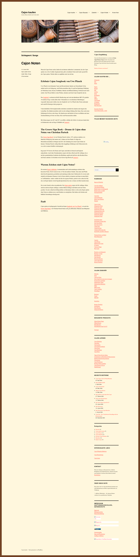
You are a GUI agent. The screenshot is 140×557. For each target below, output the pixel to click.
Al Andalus (96, 102)
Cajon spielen (97, 345)
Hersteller (98, 438)
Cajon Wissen (99, 433)
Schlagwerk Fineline (98, 212)
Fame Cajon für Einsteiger (101, 398)
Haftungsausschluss (98, 512)
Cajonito (96, 240)
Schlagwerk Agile (98, 207)
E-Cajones (96, 245)
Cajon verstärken (98, 289)
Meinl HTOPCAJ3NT (100, 382)
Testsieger (96, 329)
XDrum (95, 98)
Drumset (96, 201)
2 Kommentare (24, 76)
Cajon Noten (30, 63)
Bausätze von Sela (98, 253)
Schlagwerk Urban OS (99, 209)
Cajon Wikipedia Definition (100, 451)
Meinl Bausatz (97, 255)
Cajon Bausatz (83, 12)
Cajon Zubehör (99, 434)
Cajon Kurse (97, 351)
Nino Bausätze (97, 257)
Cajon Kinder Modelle (99, 187)
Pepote (95, 86)
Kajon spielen (68, 185)
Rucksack (96, 294)
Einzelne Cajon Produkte (101, 436)
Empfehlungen (97, 367)
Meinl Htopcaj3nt (98, 236)
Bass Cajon (96, 248)
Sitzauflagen (97, 291)
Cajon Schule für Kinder (99, 346)
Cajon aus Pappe (98, 247)
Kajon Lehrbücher (52, 169)
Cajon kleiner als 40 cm (99, 365)
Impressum (96, 510)
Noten (26, 74)
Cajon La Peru (97, 204)
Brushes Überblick (98, 304)
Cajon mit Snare (97, 277)
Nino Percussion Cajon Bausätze (103, 410)
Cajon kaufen (28, 12)
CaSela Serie (97, 226)
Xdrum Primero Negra (99, 321)
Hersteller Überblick (98, 109)
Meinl (95, 83)
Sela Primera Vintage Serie (100, 221)
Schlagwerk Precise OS (99, 211)
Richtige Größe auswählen (100, 363)
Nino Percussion (97, 105)
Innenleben (96, 301)
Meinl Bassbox (97, 324)
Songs (29, 74)
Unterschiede (97, 360)
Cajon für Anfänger (98, 185)
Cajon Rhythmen (98, 350)
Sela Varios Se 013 (98, 224)
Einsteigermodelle (98, 192)
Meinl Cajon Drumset (99, 199)
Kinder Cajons (99, 439)
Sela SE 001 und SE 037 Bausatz (101, 231)
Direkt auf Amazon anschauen (100, 68)
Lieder (22, 74)
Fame (95, 97)
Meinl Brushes (97, 308)
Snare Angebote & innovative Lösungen (103, 279)
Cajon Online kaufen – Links (100, 110)
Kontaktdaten (97, 475)
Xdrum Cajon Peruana (100, 390)
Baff (95, 90)
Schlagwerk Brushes (98, 309)
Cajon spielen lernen (26, 71)
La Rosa (96, 92)
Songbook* (46, 97)
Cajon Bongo (97, 241)
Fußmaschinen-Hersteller (99, 284)
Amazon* (66, 122)
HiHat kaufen (97, 287)
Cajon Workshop (98, 341)
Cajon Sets (96, 195)
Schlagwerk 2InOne (98, 214)
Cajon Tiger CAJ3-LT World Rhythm (104, 378)
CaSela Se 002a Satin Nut (99, 230)
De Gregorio (97, 95)
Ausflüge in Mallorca (99, 535)
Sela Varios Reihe (98, 223)
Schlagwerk (96, 80)
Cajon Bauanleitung (98, 454)
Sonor (95, 93)
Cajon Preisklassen (98, 362)
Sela (95, 81)
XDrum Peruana (97, 323)
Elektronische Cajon (98, 243)
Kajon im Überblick (98, 182)
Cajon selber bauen (98, 260)
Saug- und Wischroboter (99, 534)
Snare (95, 275)
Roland (96, 88)
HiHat (95, 285)
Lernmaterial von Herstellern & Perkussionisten (104, 356)
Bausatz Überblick (98, 262)
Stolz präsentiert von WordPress (36, 550)
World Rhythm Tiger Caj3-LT (100, 326)
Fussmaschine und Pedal (99, 280)
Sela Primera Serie (98, 219)
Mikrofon (96, 274)
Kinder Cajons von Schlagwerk (101, 189)
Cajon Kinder (104, 12)
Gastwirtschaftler (98, 532)
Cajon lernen (97, 458)
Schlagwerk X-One (98, 216)
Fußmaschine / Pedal (98, 282)
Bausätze (98, 429)
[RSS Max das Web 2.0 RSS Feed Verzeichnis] (106, 518)
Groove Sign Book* (48, 137)
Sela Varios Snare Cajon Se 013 (102, 402)
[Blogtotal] (106, 525)
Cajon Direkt (97, 100)
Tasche (95, 296)
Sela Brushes (97, 306)
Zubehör (94, 12)
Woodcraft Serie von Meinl (100, 235)
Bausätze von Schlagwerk (100, 252)
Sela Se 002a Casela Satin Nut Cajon (104, 394)
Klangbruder (97, 103)
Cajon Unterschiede (100, 386)
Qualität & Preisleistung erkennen (101, 358)
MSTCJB (96, 297)
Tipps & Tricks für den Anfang (101, 355)
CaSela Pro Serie (98, 228)
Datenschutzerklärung (99, 513)
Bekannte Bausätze (98, 258)
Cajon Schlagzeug (98, 197)
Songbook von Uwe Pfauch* (74, 206)
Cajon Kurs (96, 343)
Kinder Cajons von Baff (99, 190)
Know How (115, 12)
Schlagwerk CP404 (98, 206)
